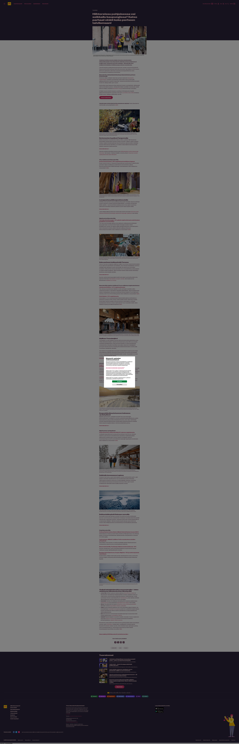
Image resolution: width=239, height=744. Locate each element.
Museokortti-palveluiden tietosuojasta (115, 367)
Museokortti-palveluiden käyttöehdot (115, 368)
